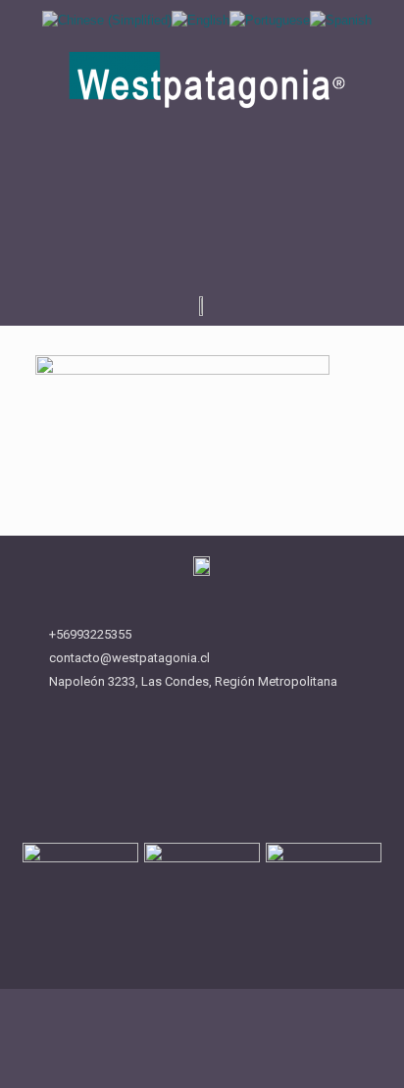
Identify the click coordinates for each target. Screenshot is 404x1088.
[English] (200, 19)
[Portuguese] (269, 19)
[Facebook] (183, 225)
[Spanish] (341, 19)
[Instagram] (221, 225)
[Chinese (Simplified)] (107, 19)
